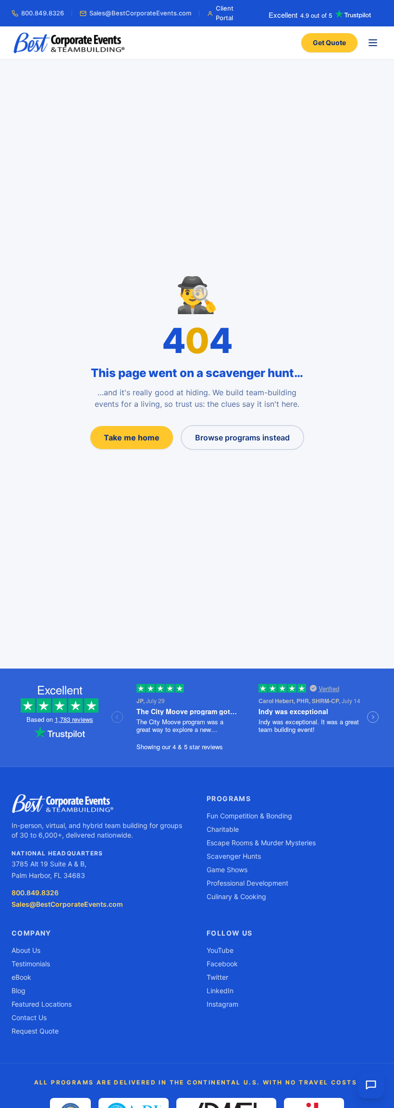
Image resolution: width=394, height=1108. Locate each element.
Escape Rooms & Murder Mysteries (261, 843)
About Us (26, 950)
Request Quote (35, 1031)
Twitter (217, 977)
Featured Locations (42, 1004)
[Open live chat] (370, 1084)
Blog (18, 990)
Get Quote (329, 42)
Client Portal (225, 13)
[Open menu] (372, 42)
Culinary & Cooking (236, 896)
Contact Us (29, 1017)
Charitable (223, 829)
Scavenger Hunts (234, 856)
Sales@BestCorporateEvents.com (140, 13)
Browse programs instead (242, 437)
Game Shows (227, 869)
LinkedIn (220, 990)
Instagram (222, 1004)
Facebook (222, 964)
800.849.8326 (42, 13)
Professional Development (247, 883)
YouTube (220, 950)
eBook (21, 977)
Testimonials (31, 964)
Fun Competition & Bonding (249, 816)
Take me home (132, 437)
